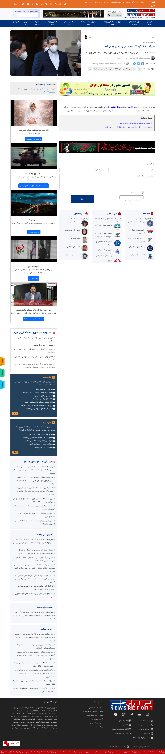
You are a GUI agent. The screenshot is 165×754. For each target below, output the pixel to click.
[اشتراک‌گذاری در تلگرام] (134, 63)
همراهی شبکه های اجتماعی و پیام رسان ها (38, 392)
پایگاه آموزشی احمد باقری (136, 221)
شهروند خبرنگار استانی (134, 23)
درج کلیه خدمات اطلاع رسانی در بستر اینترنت (37, 405)
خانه (153, 37)
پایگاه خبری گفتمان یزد (137, 246)
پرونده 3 (2, 385)
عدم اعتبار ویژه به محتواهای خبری (41, 444)
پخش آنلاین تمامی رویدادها (43, 399)
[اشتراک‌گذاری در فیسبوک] (142, 63)
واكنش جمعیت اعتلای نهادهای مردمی (33, 185)
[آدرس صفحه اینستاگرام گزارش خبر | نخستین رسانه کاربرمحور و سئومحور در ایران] (147, 714)
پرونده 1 (2, 362)
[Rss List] (23, 3)
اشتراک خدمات (36, 23)
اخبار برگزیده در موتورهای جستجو (38, 461)
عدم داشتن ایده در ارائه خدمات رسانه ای (39, 441)
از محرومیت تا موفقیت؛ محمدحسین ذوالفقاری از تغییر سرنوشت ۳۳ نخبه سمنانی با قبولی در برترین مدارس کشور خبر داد (34, 568)
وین (89, 68)
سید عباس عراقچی (129, 68)
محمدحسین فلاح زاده (72, 254)
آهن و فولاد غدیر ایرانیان (103, 249)
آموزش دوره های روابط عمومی (112, 23)
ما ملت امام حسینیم (33, 139)
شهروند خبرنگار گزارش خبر (140, 58)
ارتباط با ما (16, 23)
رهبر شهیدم (33, 278)
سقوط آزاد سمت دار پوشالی (43, 345)
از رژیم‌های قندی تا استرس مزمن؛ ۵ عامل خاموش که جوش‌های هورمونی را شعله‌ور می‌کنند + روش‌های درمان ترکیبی (34, 578)
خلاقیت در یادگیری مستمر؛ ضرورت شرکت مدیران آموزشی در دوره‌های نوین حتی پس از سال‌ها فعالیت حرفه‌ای (104, 2)
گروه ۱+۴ (118, 68)
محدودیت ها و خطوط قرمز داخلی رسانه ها (38, 437)
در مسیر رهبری (33, 232)
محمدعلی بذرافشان (73, 221)
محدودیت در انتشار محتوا (44, 447)
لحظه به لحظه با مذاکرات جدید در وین (134, 123)
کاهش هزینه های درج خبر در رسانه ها (39, 408)
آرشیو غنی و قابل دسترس (44, 396)
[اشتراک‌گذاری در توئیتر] (138, 63)
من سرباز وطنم (33, 219)
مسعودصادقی (75, 238)
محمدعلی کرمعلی (73, 246)
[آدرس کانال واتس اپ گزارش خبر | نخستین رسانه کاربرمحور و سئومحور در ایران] (123, 714)
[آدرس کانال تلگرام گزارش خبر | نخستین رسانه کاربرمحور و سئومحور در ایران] (131, 714)
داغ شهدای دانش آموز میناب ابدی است (33, 130)
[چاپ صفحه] (89, 36)
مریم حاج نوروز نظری (72, 230)
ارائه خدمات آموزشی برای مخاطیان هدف (39, 402)
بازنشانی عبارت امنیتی (131, 201)
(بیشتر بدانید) (46, 92)
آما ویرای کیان (111, 746)
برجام (139, 68)
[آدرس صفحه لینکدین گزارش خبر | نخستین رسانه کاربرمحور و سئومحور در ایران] (139, 714)
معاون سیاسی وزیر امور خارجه (103, 68)
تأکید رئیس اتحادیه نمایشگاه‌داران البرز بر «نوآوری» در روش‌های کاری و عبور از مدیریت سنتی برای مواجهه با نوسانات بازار (35, 491)
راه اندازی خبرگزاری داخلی (44, 389)
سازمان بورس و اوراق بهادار (102, 233)
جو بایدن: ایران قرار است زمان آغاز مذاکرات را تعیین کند (127, 127)
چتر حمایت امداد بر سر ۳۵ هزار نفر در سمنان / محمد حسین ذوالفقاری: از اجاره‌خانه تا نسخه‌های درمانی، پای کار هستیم (34, 470)
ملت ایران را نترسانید (33, 173)
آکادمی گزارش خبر (69, 23)
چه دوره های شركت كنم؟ (33, 318)
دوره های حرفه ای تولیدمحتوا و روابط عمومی (33, 310)
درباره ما (25, 23)
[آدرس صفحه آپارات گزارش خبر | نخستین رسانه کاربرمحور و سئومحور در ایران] (115, 714)
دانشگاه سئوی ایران (138, 254)
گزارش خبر (149, 23)
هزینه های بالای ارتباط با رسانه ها (41, 434)
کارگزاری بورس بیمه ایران (103, 225)
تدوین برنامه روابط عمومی (88, 23)
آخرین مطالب (46, 629)
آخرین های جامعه (44, 534)
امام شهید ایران (33, 266)
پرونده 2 (2, 373)
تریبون (110, 260)
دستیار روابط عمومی (52, 23)
